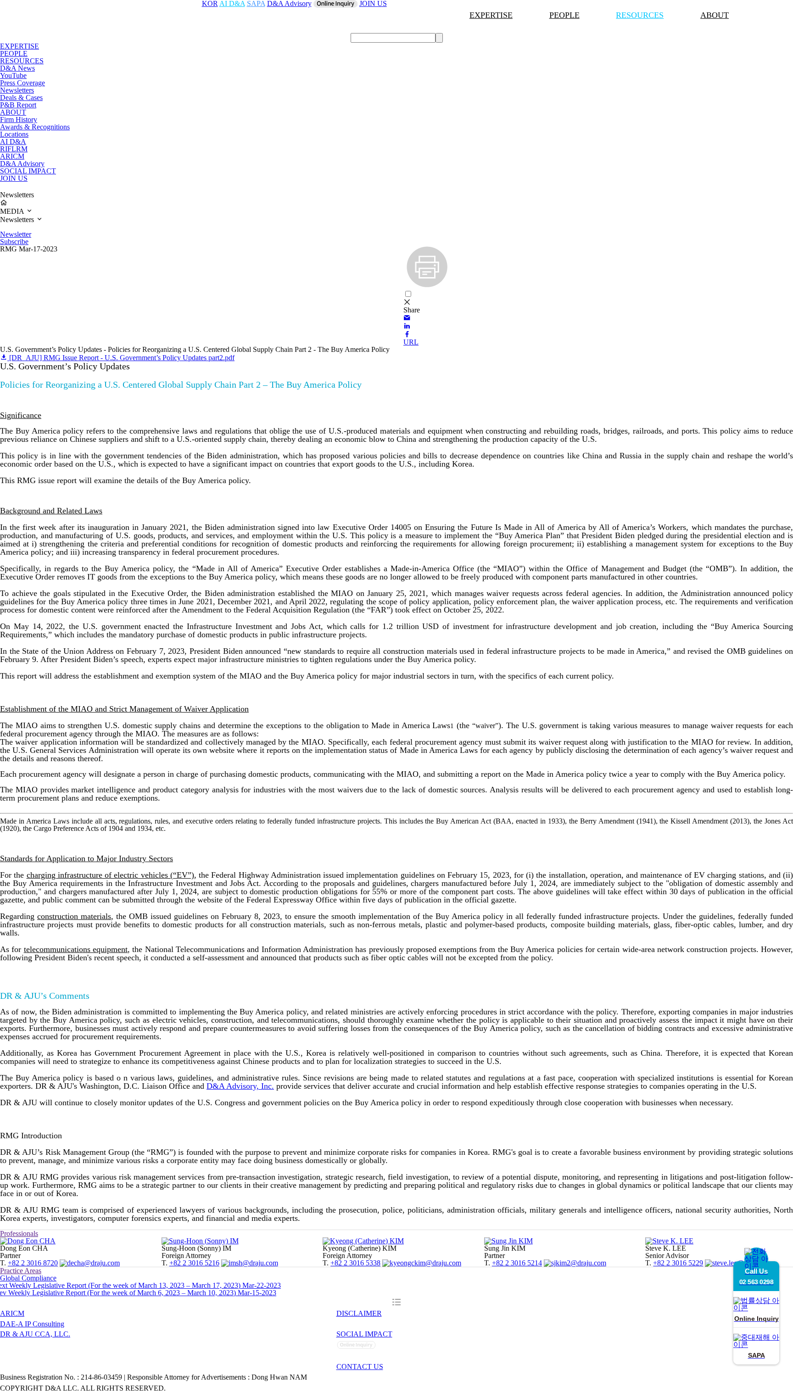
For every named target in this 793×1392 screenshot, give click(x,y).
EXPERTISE (491, 15)
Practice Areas (20, 1271)
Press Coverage (22, 83)
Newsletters (17, 90)
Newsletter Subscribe (15, 237)
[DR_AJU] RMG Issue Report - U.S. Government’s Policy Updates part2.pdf (121, 358)
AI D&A (13, 141)
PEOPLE (564, 15)
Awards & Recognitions (35, 127)
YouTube (13, 75)
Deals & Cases (21, 97)
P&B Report (18, 105)
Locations (14, 134)
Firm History (18, 119)
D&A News (17, 68)
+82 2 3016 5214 (517, 1263)
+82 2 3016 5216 (194, 1263)
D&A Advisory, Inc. (240, 1086)
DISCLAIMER (359, 1313)
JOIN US (14, 178)
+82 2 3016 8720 (33, 1263)
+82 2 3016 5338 (355, 1263)
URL (411, 342)
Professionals (19, 1233)
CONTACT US (359, 1366)
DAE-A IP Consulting (32, 1324)
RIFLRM (14, 149)
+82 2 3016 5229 (678, 1263)
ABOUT (714, 15)
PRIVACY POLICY (368, 1324)
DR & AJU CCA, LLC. (35, 1334)
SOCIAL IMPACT (28, 171)
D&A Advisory (22, 163)
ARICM (12, 156)
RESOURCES (640, 15)
